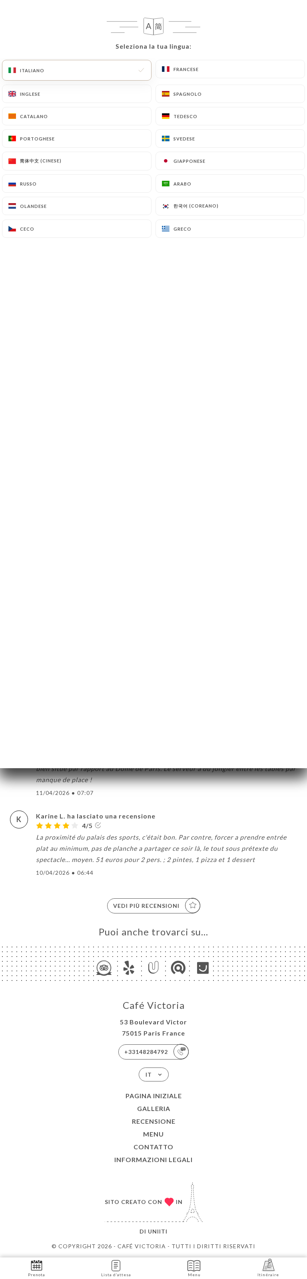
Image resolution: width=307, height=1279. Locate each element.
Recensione (153, 1121)
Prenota (36, 1274)
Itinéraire (268, 1274)
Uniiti (157, 1231)
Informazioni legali (153, 1159)
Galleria (153, 1108)
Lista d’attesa (116, 1274)
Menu (153, 1134)
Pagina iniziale (154, 1095)
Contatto (153, 1147)
